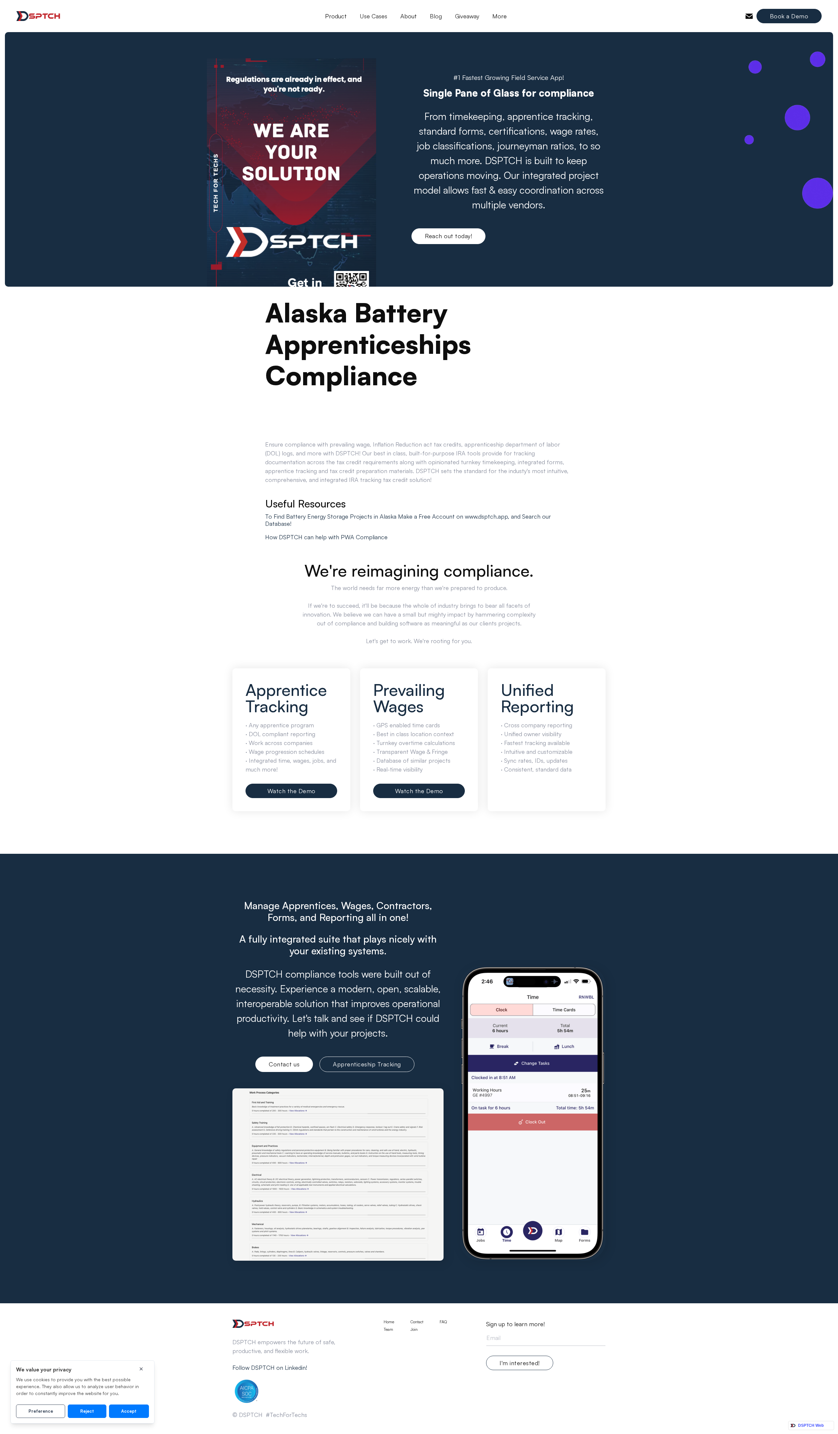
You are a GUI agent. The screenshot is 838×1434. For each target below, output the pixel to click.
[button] (336, 16)
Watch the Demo (291, 790)
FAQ (443, 1322)
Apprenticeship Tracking (367, 1064)
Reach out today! (448, 235)
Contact (416, 1322)
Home (389, 1322)
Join (414, 1329)
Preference (40, 1411)
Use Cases (373, 16)
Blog (436, 16)
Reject (87, 1411)
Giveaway (467, 16)
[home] (38, 16)
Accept (129, 1411)
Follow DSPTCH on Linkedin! (269, 1367)
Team (388, 1329)
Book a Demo (789, 16)
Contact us (284, 1064)
